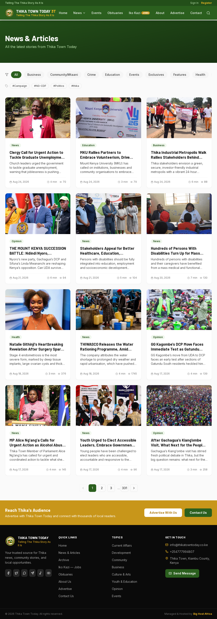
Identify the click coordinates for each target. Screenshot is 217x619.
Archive (63, 560)
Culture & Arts (121, 574)
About (160, 13)
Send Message (184, 573)
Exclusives (156, 74)
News (77, 13)
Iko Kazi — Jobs (69, 567)
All (16, 74)
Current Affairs (122, 545)
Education (112, 74)
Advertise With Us (163, 512)
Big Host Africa (202, 613)
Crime (91, 74)
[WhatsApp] (24, 573)
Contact (196, 13)
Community (119, 560)
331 (124, 488)
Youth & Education (124, 581)
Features (179, 74)
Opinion (117, 589)
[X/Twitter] (16, 573)
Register (206, 2)
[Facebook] (8, 573)
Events (97, 13)
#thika (75, 85)
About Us (64, 581)
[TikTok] (40, 573)
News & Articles (69, 552)
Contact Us (198, 512)
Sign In (194, 2)
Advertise (177, 13)
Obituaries (115, 13)
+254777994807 (182, 551)
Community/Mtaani (64, 74)
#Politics (58, 85)
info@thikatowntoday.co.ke (189, 545)
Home (63, 13)
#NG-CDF (40, 85)
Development (121, 552)
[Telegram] (32, 573)
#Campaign (20, 85)
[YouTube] (48, 573)
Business (34, 74)
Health (200, 74)
